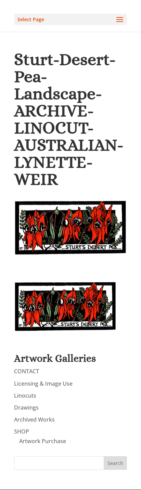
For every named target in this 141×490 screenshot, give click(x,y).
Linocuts (25, 395)
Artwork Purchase (42, 441)
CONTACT (26, 371)
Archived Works (34, 419)
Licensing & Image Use (43, 383)
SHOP (21, 431)
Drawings (26, 407)
